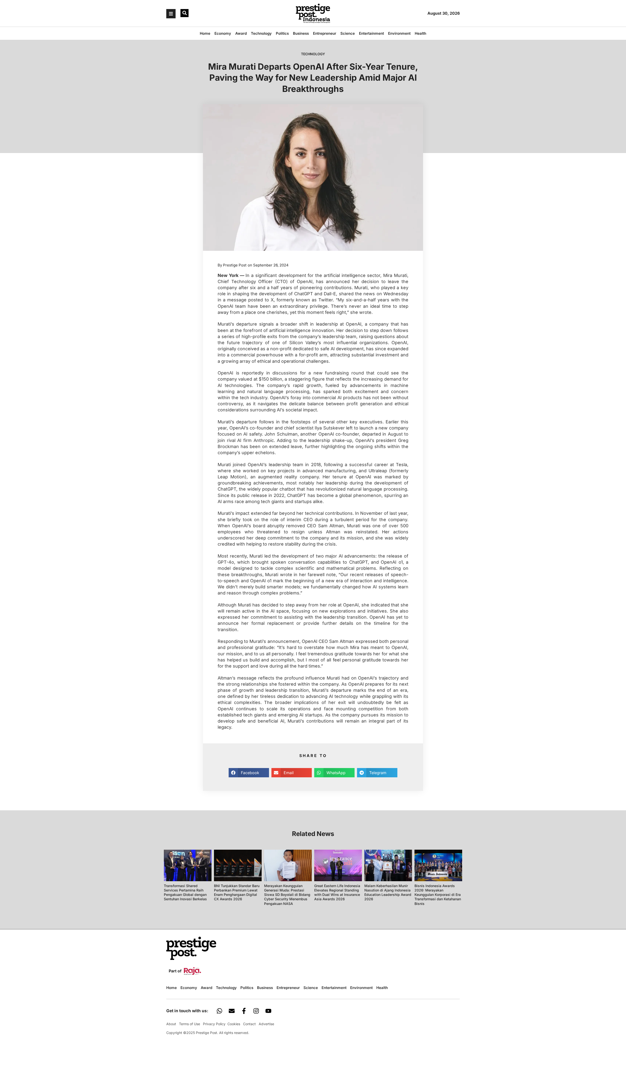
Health (420, 33)
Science (347, 33)
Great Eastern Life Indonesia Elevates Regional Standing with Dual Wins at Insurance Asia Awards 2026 (337, 892)
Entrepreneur (324, 33)
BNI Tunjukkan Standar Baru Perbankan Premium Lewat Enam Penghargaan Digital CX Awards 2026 (236, 892)
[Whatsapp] (219, 1011)
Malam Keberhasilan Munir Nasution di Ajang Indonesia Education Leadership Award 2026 (387, 892)
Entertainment (371, 33)
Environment (399, 33)
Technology (261, 33)
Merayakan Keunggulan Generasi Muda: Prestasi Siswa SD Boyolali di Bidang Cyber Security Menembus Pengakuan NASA (287, 895)
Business (301, 33)
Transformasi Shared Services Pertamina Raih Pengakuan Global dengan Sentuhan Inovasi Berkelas (185, 892)
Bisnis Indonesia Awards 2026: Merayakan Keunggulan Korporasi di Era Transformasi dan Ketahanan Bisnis (437, 895)
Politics (282, 33)
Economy (222, 33)
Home (205, 33)
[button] (184, 13)
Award (241, 33)
